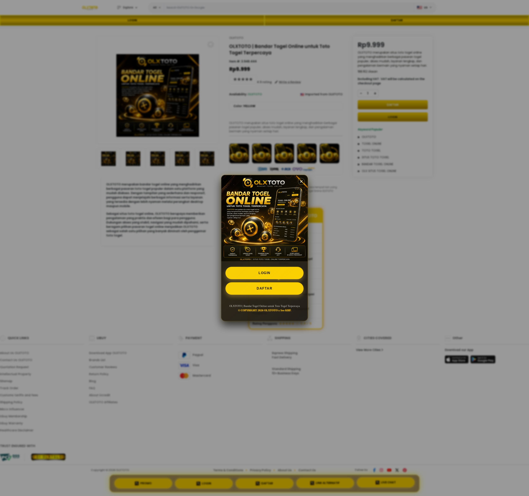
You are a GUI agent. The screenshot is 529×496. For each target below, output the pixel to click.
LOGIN (264, 273)
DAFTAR (264, 288)
